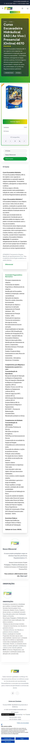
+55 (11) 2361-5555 (11, 3)
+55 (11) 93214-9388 (23, 3)
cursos (10, 21)
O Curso (7, 151)
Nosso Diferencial (10, 155)
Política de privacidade (23, 723)
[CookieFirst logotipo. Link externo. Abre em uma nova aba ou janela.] (1, 724)
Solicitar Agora (15, 12)
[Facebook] (13, 693)
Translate (27, 714)
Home (5, 21)
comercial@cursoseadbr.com (21, 1)
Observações (9, 159)
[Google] (17, 693)
